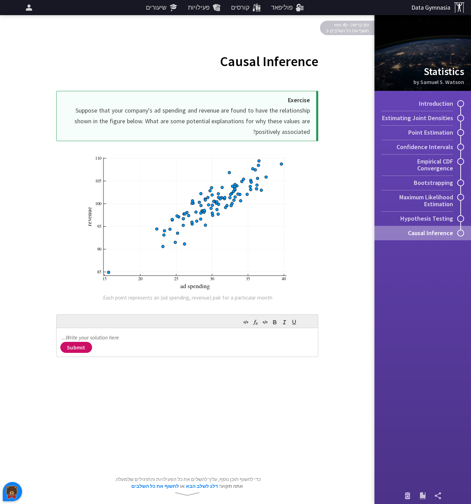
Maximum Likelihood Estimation (426, 200)
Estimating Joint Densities (417, 118)
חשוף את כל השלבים (349, 31)
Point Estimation (430, 132)
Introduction (436, 103)
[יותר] (28, 7)
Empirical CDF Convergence (435, 164)
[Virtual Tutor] (12, 491)
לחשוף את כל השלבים (155, 486)
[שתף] (437, 495)
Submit (76, 347)
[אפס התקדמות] (407, 495)
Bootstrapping (433, 183)
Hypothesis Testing (426, 218)
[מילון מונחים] (422, 495)
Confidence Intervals (425, 147)
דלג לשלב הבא (202, 486)
